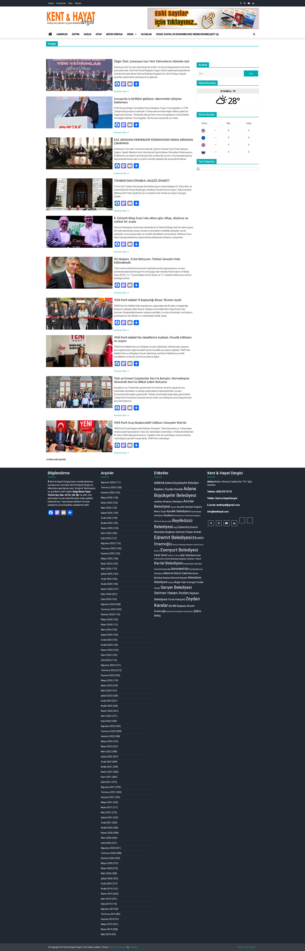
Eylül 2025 (106, 538)
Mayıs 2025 (106, 558)
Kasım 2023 (107, 650)
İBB (170, 606)
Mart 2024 (106, 629)
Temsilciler (61, 3)
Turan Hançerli (176, 599)
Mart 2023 (106, 690)
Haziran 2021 (107, 797)
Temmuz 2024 (108, 609)
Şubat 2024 (106, 634)
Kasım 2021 (107, 772)
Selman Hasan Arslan (171, 593)
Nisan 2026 (106, 502)
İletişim (78, 3)
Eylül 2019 (106, 904)
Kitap (99, 34)
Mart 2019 (106, 934)
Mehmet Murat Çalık (176, 573)
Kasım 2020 (107, 833)
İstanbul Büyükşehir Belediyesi (180, 611)
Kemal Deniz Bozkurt (192, 564)
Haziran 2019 (107, 919)
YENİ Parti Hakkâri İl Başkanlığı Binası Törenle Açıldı (147, 300)
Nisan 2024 (106, 624)
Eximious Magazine (118, 947)
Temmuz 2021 (108, 792)
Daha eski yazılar (57, 459)
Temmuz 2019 (108, 914)
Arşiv (70, 3)
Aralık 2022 (106, 706)
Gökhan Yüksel (174, 555)
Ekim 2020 (106, 838)
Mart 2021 (106, 812)
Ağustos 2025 (108, 543)
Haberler (62, 34)
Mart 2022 (106, 751)
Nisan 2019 (106, 929)
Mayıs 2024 (106, 619)
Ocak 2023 (106, 700)
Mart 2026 (106, 508)
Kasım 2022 (107, 711)
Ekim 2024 (106, 594)
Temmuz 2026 (108, 487)
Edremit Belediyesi (173, 537)
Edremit (183, 527)
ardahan (158, 501)
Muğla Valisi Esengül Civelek (188, 582)
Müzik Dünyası (114, 34)
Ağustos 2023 (108, 665)
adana (159, 482)
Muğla (170, 582)
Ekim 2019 (106, 899)
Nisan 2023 (106, 685)
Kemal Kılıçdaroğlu (162, 569)
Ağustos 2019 (108, 909)
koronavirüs (180, 569)
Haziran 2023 (107, 675)
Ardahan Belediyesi (173, 501)
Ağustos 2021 (108, 787)
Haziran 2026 (107, 492)
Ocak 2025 (106, 579)
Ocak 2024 (106, 640)
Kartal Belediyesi (168, 563)
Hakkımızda (242, 947)
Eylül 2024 (106, 599)
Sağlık (87, 34)
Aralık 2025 (106, 523)
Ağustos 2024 (108, 604)
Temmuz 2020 (108, 853)
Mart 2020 (106, 873)
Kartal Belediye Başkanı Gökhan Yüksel (183, 558)
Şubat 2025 (106, 574)
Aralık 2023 (106, 645)
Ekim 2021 (106, 777)
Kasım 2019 (107, 893)
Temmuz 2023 (108, 670)
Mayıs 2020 (106, 863)
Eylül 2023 (106, 660)
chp (175, 527)
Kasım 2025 (107, 528)
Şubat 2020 (106, 878)
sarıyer (157, 588)
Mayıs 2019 (106, 924)
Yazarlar (146, 34)
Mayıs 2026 (106, 497)
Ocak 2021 (106, 822)
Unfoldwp (133, 947)
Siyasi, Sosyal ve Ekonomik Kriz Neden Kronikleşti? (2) (187, 34)
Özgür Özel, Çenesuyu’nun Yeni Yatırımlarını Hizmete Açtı (151, 61)
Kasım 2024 (107, 589)
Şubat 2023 (106, 695)
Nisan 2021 (106, 807)
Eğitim (75, 34)
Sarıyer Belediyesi (176, 587)
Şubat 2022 (106, 756)
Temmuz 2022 (108, 731)
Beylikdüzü (169, 515)
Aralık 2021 (106, 766)
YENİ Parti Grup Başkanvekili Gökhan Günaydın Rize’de (150, 422)
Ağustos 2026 (108, 482)
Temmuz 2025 (108, 548)
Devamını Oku (120, 91)
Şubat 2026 (106, 513)
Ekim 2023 (106, 655)
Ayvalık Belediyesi (178, 511)
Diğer (130, 34)
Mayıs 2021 (106, 802)
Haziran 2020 (107, 858)
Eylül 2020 (106, 843)
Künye (51, 3)
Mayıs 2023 (106, 680)
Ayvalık (173, 507)
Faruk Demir (160, 555)
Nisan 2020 (106, 868)
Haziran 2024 (107, 614)
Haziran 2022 (107, 736)
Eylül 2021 (106, 782)
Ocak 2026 (106, 518)
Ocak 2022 (106, 761)
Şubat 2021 (106, 817)
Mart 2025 (106, 568)
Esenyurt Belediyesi (179, 550)
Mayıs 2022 (106, 741)
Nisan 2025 (106, 563)
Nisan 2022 (106, 746)
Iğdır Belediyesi (188, 555)
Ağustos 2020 (108, 848)
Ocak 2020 (106, 883)
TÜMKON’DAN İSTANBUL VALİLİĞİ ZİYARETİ (141, 180)
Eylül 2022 (106, 721)
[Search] (254, 34)
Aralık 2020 (106, 827)
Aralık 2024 (106, 584)
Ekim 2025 (106, 533)
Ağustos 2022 (108, 726)
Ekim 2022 (106, 716)
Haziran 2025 (107, 553)
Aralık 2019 (106, 888)
